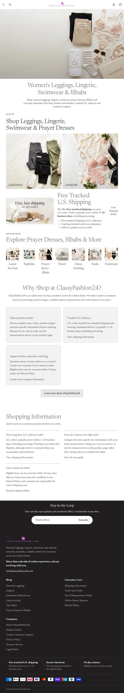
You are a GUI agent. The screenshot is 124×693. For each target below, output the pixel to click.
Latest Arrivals (13, 600)
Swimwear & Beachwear (18, 595)
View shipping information (80, 337)
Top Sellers (11, 605)
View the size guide (73, 457)
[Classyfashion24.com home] (22, 539)
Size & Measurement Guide (78, 595)
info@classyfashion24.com (19, 571)
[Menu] (3, 4)
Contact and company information (27, 379)
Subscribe (83, 520)
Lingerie (10, 591)
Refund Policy (72, 605)
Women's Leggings (15, 586)
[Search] (10, 4)
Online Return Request (76, 600)
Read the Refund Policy (18, 491)
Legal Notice (12, 649)
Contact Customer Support (19, 635)
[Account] (113, 4)
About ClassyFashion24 (18, 625)
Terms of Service (14, 644)
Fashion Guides (13, 630)
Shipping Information (76, 586)
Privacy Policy (13, 639)
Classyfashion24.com (22, 689)
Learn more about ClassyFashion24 (62, 393)
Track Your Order (74, 591)
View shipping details (113, 211)
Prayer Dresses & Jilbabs (18, 610)
